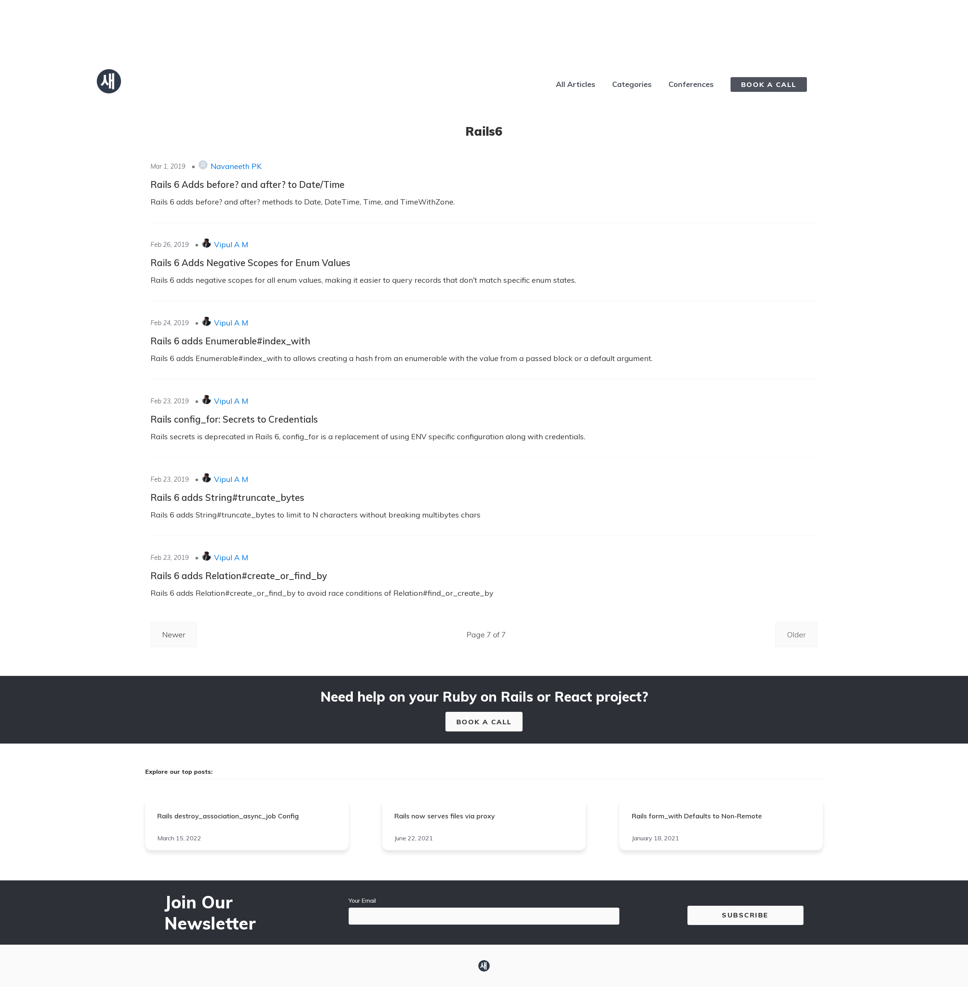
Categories (632, 84)
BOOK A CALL (768, 84)
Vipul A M (231, 244)
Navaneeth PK (236, 166)
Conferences (691, 84)
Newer (173, 634)
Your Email (362, 900)
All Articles (575, 84)
